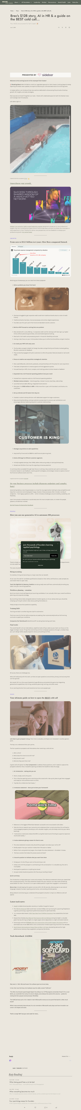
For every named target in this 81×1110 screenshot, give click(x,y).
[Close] (57, 543)
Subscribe (54, 556)
